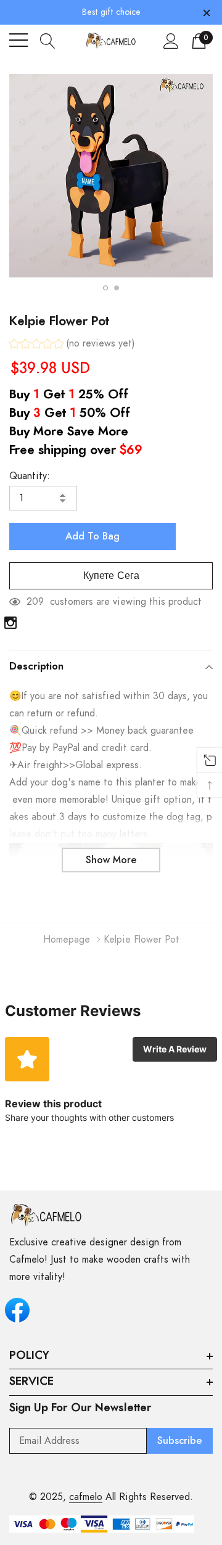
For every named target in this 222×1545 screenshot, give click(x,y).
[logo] (111, 40)
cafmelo (85, 1497)
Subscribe (179, 1441)
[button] (72, 345)
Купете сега (111, 576)
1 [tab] (105, 287)
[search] (48, 40)
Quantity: (29, 476)
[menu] (18, 40)
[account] (171, 41)
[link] (10, 622)
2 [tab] (116, 287)
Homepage (66, 940)
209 (35, 602)
